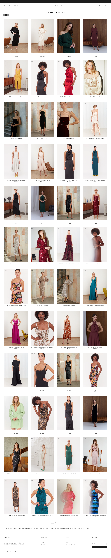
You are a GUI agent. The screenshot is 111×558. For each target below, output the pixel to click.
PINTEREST (77, 294)
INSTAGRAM (66, 294)
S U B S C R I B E (71, 285)
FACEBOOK (72, 294)
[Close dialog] (86, 261)
